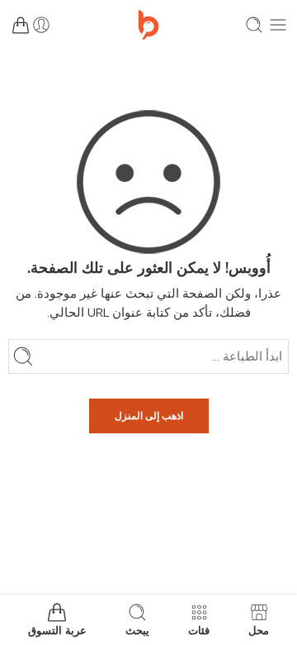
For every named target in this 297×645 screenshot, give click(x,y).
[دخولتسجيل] (41, 25)
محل (258, 630)
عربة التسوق (57, 630)
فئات (199, 630)
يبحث (137, 630)
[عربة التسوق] (20, 25)
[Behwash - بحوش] (148, 24)
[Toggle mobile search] (254, 25)
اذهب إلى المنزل (149, 416)
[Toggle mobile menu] (278, 25)
